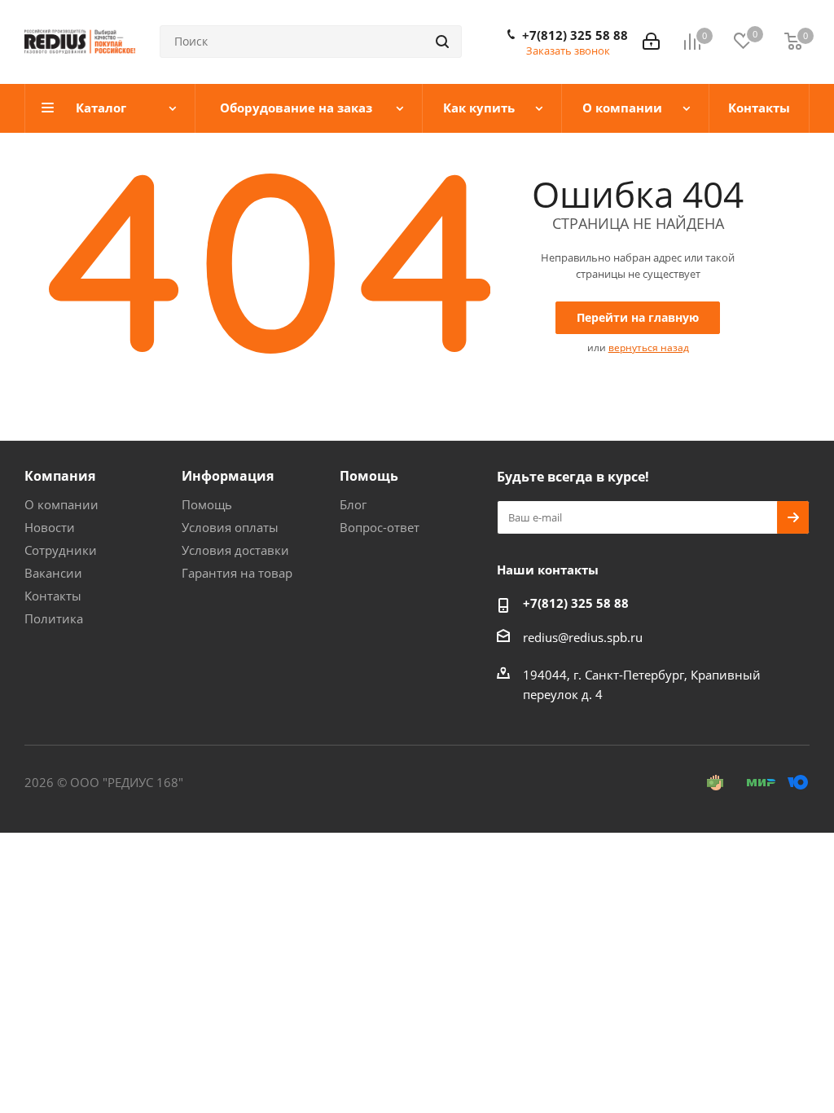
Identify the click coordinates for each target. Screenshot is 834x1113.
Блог (353, 504)
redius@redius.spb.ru (583, 637)
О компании (61, 504)
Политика (53, 618)
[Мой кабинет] (651, 41)
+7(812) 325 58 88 (575, 35)
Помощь (207, 504)
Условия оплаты (230, 527)
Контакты (52, 595)
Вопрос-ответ (379, 527)
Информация (228, 476)
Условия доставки (235, 550)
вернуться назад (648, 347)
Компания (59, 476)
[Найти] (442, 41)
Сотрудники (60, 550)
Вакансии (53, 573)
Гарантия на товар (237, 573)
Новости (49, 527)
